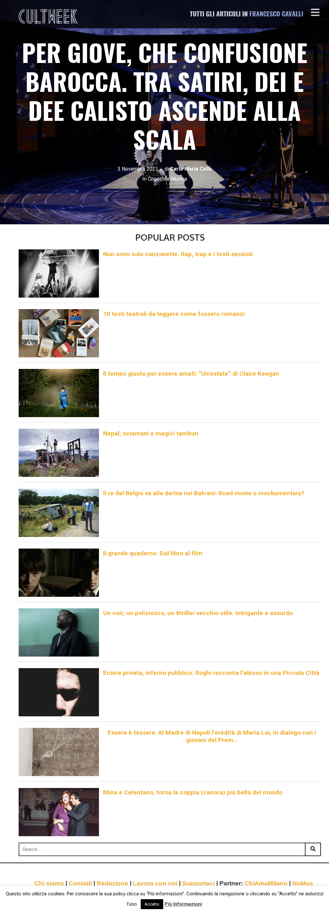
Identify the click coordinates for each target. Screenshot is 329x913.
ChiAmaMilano (266, 883)
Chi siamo (49, 883)
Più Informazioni (183, 904)
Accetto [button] (152, 904)
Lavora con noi (155, 883)
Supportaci (198, 883)
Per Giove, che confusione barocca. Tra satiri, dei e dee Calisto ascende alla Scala (164, 99)
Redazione (112, 883)
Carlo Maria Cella (191, 169)
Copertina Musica (167, 179)
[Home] (49, 16)
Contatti (80, 883)
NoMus (302, 883)
